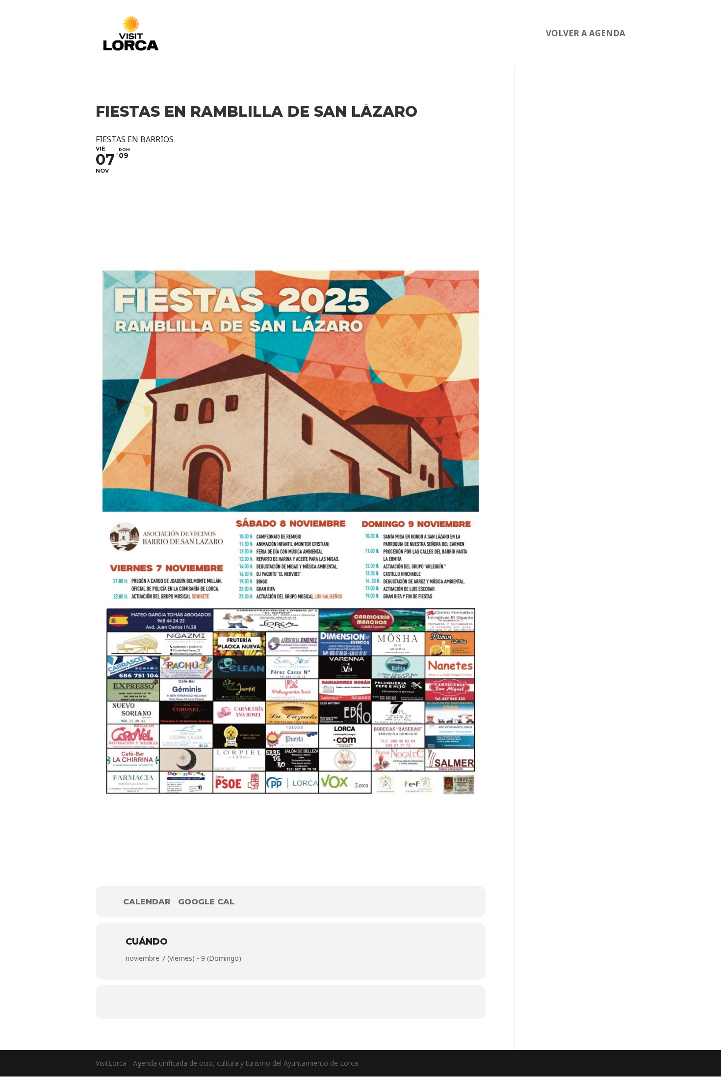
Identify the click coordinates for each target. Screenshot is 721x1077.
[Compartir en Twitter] (291, 1002)
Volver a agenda (585, 34)
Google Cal (206, 901)
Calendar (147, 901)
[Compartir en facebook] (261, 1002)
